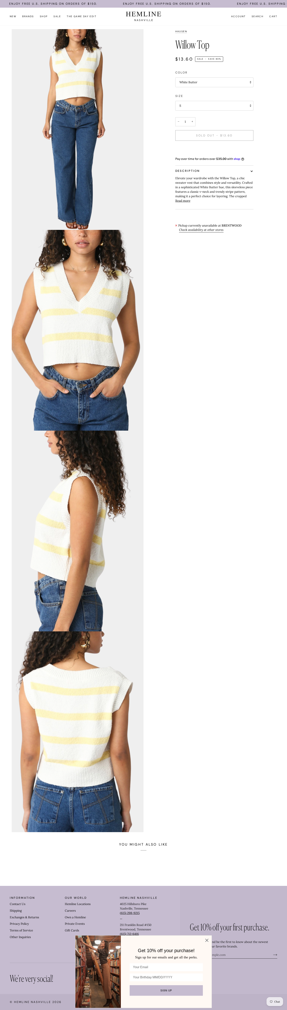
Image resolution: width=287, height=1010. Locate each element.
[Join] (272, 955)
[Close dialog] (206, 940)
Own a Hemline (75, 917)
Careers (70, 910)
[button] (28, 16)
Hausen (181, 31)
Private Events (75, 924)
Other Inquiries (20, 937)
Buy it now (214, 149)
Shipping (16, 910)
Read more (182, 201)
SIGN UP (166, 990)
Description (187, 171)
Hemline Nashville (32, 1002)
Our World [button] (76, 898)
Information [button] (22, 898)
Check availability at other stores (201, 230)
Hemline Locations (78, 904)
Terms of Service (21, 930)
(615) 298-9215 (130, 913)
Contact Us (17, 904)
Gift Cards (72, 930)
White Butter (188, 82)
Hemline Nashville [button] (138, 898)
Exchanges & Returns (24, 917)
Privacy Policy (19, 924)
